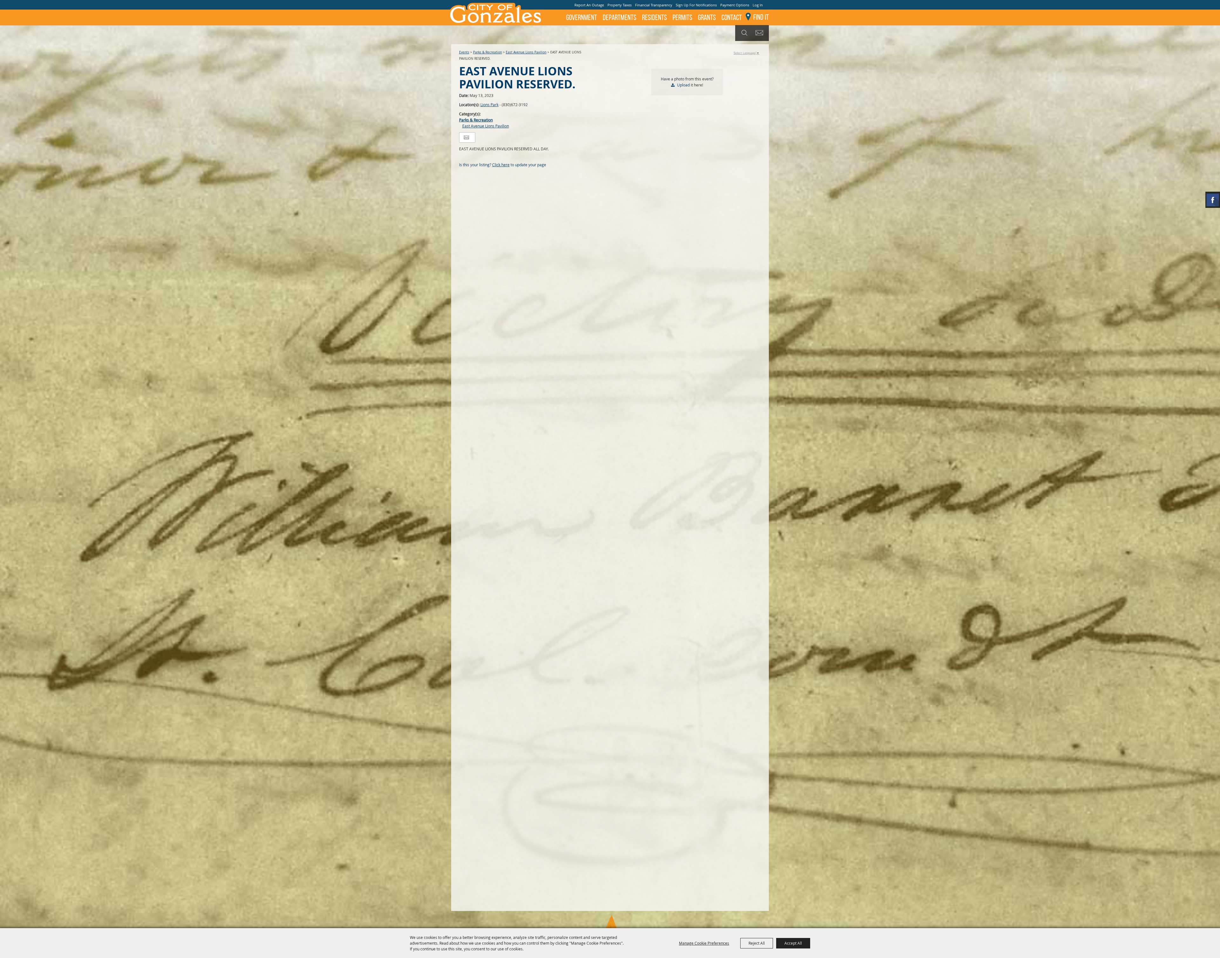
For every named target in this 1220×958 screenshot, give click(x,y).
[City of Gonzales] (495, 12)
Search (743, 33)
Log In (758, 5)
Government (581, 17)
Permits (682, 17)
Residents (654, 17)
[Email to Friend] (466, 137)
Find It (761, 17)
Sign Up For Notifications (696, 5)
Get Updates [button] (760, 33)
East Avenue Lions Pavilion (526, 52)
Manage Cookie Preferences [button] (704, 943)
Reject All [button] (757, 943)
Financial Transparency (653, 5)
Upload (683, 84)
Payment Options (734, 5)
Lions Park (489, 104)
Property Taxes (619, 5)
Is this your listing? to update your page (502, 164)
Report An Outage (589, 5)
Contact (732, 17)
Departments (619, 17)
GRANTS (707, 17)
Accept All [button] (793, 943)
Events (464, 52)
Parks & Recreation (487, 52)
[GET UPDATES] (760, 33)
